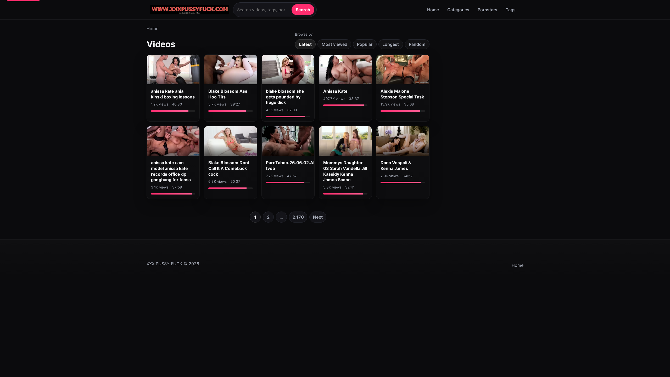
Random (417, 44)
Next (318, 217)
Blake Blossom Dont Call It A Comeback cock (228, 168)
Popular (364, 44)
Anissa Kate (335, 91)
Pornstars (487, 9)
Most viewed (334, 44)
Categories (458, 9)
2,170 (298, 217)
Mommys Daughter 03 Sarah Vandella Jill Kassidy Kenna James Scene (345, 171)
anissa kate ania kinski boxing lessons (173, 93)
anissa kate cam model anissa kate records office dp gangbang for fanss (171, 171)
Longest (390, 44)
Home (433, 9)
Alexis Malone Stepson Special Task (402, 93)
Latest (305, 44)
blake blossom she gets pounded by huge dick (285, 96)
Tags (511, 9)
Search (303, 9)
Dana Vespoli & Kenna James (396, 165)
